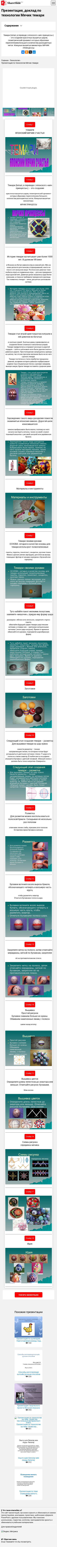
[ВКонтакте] (23, 52)
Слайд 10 (30, 735)
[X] (30, 52)
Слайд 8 (29, 606)
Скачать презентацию (28, 1295)
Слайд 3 (29, 251)
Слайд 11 (30, 807)
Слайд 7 (29, 535)
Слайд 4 (29, 328)
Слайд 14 (30, 1004)
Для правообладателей (11, 1526)
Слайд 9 (29, 683)
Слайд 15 (30, 1073)
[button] (52, 70)
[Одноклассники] (26, 52)
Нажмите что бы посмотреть (18, 1541)
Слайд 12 (30, 878)
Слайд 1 (29, 124)
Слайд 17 (30, 1191)
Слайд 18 (30, 1238)
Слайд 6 (29, 483)
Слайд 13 (30, 944)
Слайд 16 (30, 1136)
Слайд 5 (29, 412)
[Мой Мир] (34, 52)
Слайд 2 (29, 179)
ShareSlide (15, 3)
